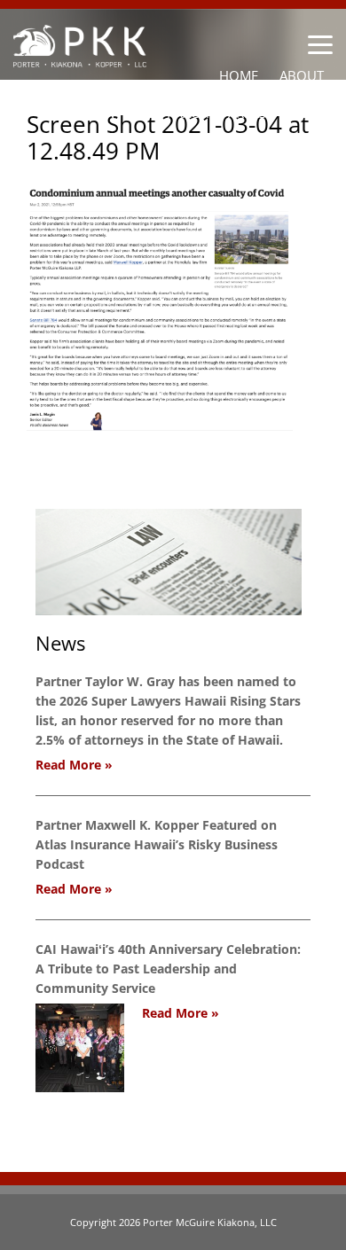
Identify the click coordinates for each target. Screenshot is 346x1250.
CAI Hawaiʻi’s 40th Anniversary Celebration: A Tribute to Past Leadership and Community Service (168, 968)
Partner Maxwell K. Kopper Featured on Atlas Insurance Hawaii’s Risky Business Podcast (156, 844)
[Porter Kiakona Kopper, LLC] (79, 57)
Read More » (74, 764)
